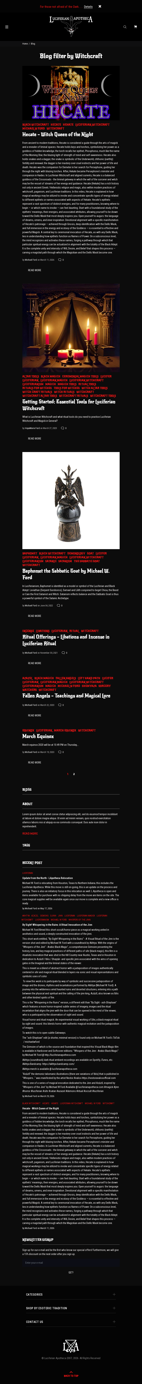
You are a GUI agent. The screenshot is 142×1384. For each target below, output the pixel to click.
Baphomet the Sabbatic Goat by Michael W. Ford (65, 574)
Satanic (51, 561)
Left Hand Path (89, 678)
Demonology (76, 553)
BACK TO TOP (71, 1376)
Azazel (27, 678)
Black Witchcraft (35, 124)
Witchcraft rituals (73, 395)
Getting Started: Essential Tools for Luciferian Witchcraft (68, 405)
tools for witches (67, 388)
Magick (50, 384)
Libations (43, 631)
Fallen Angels (66, 678)
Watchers (29, 689)
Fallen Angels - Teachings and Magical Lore (66, 696)
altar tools (30, 376)
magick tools (67, 384)
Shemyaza (89, 686)
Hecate (56, 124)
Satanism (65, 561)
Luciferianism (32, 384)
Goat (90, 553)
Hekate (68, 124)
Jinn (60, 915)
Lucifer (105, 376)
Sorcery (105, 686)
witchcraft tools (103, 395)
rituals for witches (37, 388)
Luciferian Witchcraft (92, 124)
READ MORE (34, 270)
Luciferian (30, 380)
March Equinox (65, 730)
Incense (28, 631)
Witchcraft (55, 128)
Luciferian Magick (53, 380)
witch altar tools (95, 388)
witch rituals (64, 392)
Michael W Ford (33, 128)
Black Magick (50, 376)
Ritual (74, 631)
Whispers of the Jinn (80, 919)
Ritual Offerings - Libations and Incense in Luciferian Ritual (65, 640)
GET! (71, 1272)
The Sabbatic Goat (87, 561)
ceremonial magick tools (80, 376)
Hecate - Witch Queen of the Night (57, 134)
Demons (44, 915)
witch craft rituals (37, 392)
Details (88, 6)
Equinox (28, 730)
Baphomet (29, 553)
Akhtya (26, 915)
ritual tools (87, 384)
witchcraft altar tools (39, 395)
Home (25, 43)
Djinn (53, 915)
